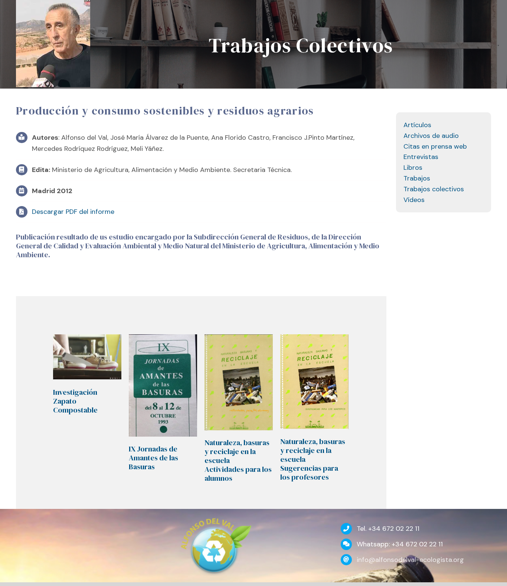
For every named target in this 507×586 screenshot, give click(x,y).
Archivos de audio (431, 135)
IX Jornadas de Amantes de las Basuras (153, 458)
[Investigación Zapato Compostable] (87, 357)
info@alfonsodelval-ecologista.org (410, 559)
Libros (412, 167)
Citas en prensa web (435, 146)
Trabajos (416, 178)
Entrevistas (420, 156)
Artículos (417, 124)
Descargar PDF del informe (73, 211)
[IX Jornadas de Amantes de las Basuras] (163, 385)
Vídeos (414, 199)
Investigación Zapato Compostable (75, 401)
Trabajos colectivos (433, 189)
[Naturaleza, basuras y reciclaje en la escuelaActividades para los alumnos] (239, 382)
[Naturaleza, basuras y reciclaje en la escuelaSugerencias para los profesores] (314, 381)
